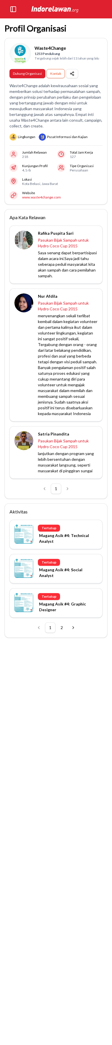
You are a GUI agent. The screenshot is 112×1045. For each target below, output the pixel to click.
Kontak (55, 73)
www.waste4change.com (41, 197)
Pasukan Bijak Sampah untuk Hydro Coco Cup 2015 (63, 243)
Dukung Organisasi (27, 73)
